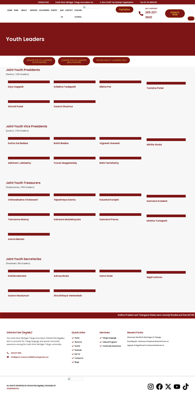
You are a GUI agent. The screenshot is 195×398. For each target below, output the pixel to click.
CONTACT (69, 10)
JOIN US (62, 13)
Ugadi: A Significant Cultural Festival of (145, 345)
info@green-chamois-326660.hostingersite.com (30, 357)
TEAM (16, 10)
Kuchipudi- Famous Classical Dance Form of (148, 341)
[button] (19, 10)
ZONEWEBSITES (13, 388)
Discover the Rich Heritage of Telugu (144, 337)
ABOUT (24, 10)
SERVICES (33, 10)
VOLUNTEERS (44, 10)
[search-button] (191, 18)
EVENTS (54, 10)
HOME (9, 10)
